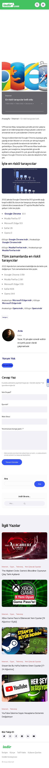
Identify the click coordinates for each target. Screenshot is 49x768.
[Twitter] (4, 736)
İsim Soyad (6, 392)
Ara (6, 478)
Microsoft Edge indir (22, 300)
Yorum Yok (37, 104)
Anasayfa (6, 118)
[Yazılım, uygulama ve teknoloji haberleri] (10, 4)
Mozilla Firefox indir (18, 247)
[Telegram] (22, 736)
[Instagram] (10, 736)
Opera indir (17, 308)
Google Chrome (13, 213)
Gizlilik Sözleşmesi (9, 757)
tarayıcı (9, 108)
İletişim (5, 752)
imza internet (9, 762)
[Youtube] (34, 736)
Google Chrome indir (18, 239)
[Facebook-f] (16, 736)
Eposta (5, 404)
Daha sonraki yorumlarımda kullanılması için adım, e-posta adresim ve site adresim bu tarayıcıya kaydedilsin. (25, 454)
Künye (12, 752)
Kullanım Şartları (34, 752)
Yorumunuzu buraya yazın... (12, 429)
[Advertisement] (24, 35)
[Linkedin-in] (28, 736)
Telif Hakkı (21, 752)
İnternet (15, 118)
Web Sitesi (6, 417)
